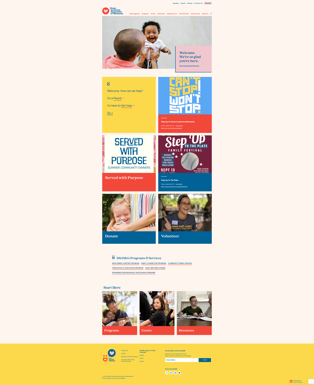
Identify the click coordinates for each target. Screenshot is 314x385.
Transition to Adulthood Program (127, 268)
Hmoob (190, 3)
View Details (179, 125)
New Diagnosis (135, 14)
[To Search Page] (211, 13)
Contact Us (198, 3)
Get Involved (195, 14)
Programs (145, 14)
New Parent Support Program (125, 263)
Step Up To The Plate (169, 180)
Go (109, 113)
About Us (205, 14)
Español (176, 3)
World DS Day (184, 14)
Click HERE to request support (298, 381)
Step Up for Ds (172, 14)
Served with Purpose (124, 177)
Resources (161, 14)
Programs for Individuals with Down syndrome (133, 273)
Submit (205, 360)
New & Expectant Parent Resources (189, 66)
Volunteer (170, 236)
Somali (183, 3)
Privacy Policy (106, 378)
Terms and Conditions (119, 378)
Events (153, 14)
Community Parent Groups (180, 263)
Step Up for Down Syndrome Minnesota (178, 122)
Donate (208, 3)
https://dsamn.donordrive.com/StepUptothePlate (174, 186)
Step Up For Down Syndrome (129, 356)
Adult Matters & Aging (155, 268)
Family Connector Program (153, 263)
